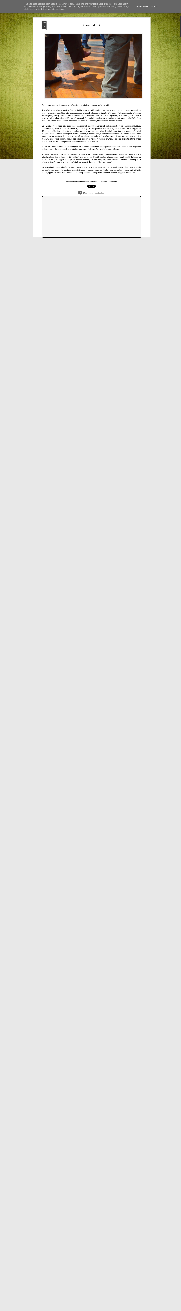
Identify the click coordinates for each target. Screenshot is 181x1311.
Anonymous (112, 181)
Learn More (142, 6)
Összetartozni (91, 25)
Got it (154, 6)
